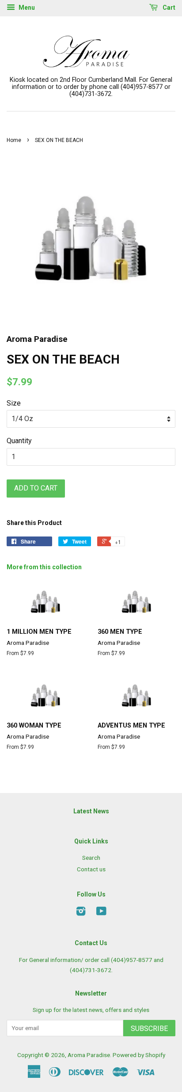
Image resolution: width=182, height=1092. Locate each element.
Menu (26, 7)
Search (91, 857)
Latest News (91, 811)
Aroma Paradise (89, 1054)
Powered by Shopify (139, 1054)
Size (14, 403)
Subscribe (149, 1028)
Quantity (19, 441)
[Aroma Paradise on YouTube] (101, 912)
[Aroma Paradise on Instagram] (81, 912)
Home (14, 140)
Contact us (91, 869)
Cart (168, 7)
